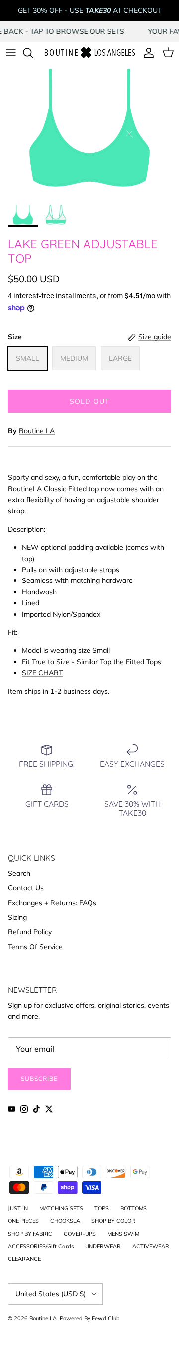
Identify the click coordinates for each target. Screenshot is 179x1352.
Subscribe (39, 1078)
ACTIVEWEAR (150, 1246)
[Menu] (11, 53)
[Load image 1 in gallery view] (89, 132)
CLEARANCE (24, 1258)
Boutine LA (37, 430)
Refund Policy (30, 931)
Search (19, 873)
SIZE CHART (42, 672)
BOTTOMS (133, 1208)
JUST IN (18, 1208)
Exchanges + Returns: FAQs (52, 902)
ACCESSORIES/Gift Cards (41, 1246)
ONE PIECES (23, 1220)
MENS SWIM (123, 1233)
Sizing (17, 917)
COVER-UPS (80, 1233)
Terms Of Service (35, 946)
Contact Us (26, 887)
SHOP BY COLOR (113, 1220)
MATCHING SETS (61, 1208)
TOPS (101, 1208)
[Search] (33, 53)
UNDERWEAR (103, 1246)
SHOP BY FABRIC (30, 1233)
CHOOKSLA (65, 1220)
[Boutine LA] (89, 53)
